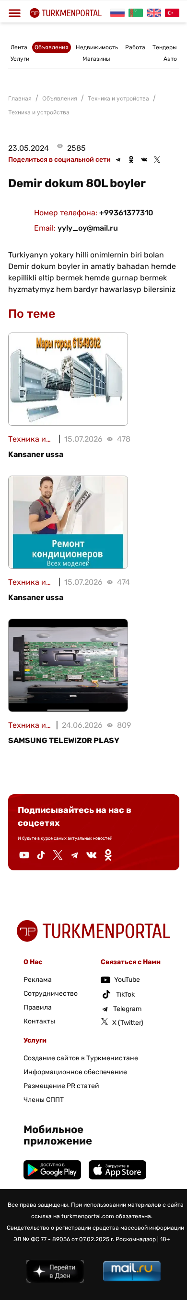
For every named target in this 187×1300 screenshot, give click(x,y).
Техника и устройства (39, 112)
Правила (37, 1007)
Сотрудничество (50, 993)
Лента (19, 47)
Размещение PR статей (61, 1086)
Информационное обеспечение (75, 1072)
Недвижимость (97, 47)
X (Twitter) (127, 1023)
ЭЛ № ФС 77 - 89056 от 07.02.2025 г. (63, 1239)
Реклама (37, 980)
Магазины (96, 59)
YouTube (127, 980)
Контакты (39, 1021)
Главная (20, 98)
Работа (135, 47)
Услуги (20, 59)
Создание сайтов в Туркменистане (80, 1058)
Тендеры (164, 47)
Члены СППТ (43, 1100)
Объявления (52, 47)
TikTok (125, 994)
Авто (170, 59)
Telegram (127, 1009)
